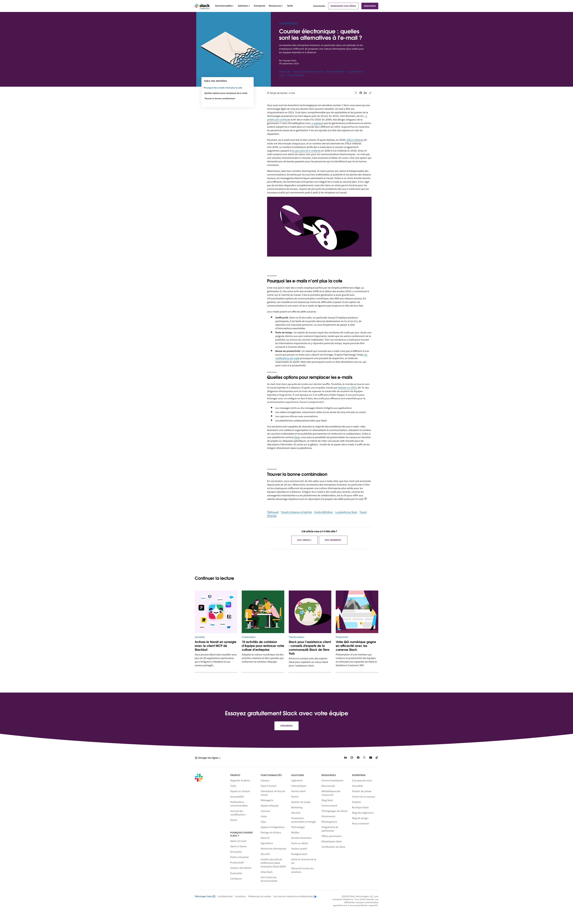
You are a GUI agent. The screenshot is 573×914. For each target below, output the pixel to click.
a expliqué (317, 123)
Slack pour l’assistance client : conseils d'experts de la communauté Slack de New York (310, 648)
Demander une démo (343, 6)
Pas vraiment (333, 540)
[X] (364, 758)
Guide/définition (335, 71)
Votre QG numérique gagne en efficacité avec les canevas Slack (356, 646)
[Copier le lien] (370, 92)
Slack (297, 437)
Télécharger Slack (203, 896)
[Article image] (216, 612)
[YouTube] (370, 758)
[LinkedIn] (365, 92)
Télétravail (284, 71)
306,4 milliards (354, 140)
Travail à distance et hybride (308, 71)
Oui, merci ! (304, 540)
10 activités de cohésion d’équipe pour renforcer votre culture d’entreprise (263, 646)
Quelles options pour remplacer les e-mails (225, 93)
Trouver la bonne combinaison (219, 98)
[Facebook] (360, 92)
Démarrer (370, 6)
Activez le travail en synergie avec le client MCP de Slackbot (215, 646)
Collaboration (288, 23)
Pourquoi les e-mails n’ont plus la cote (223, 87)
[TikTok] (377, 758)
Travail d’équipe (295, 75)
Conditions (240, 896)
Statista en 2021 (347, 387)
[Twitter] (356, 92)
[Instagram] (352, 758)
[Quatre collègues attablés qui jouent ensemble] (263, 612)
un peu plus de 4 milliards (306, 150)
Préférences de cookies (259, 896)
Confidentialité (225, 896)
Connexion (319, 5)
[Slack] (202, 6)
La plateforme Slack (346, 512)
